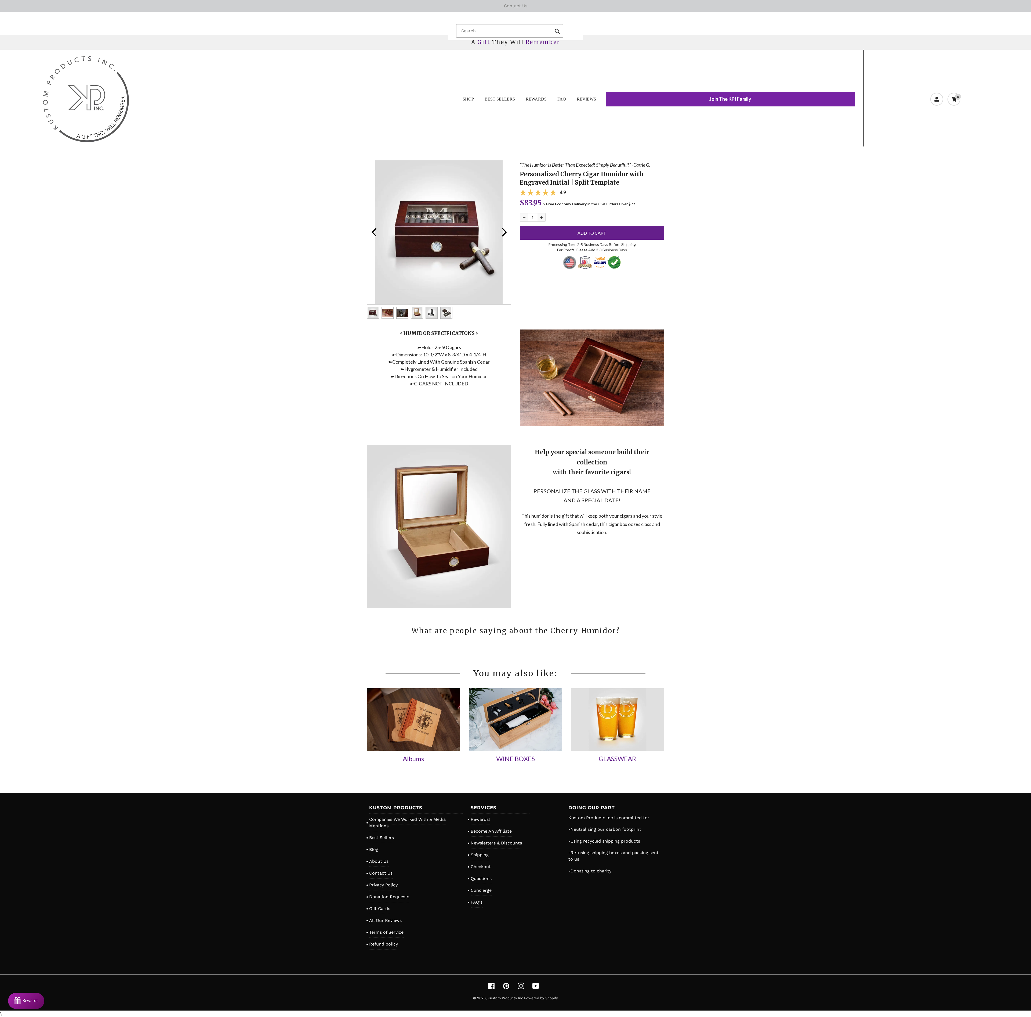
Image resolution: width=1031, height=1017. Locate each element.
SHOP (468, 99)
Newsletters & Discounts (496, 843)
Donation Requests (389, 896)
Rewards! (480, 819)
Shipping (480, 854)
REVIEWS (586, 99)
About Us (379, 861)
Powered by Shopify (541, 998)
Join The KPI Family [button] (730, 99)
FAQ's (476, 902)
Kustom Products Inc (506, 998)
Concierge (481, 890)
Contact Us (381, 873)
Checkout (481, 866)
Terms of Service (386, 932)
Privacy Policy (383, 884)
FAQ (561, 99)
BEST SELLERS (500, 99)
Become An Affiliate (491, 831)
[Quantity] (524, 217)
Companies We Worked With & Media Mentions (407, 822)
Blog (373, 849)
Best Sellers (381, 837)
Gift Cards (379, 908)
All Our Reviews (385, 920)
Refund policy (383, 944)
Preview (373, 232)
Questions (481, 878)
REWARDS (536, 99)
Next (504, 232)
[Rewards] (26, 1001)
